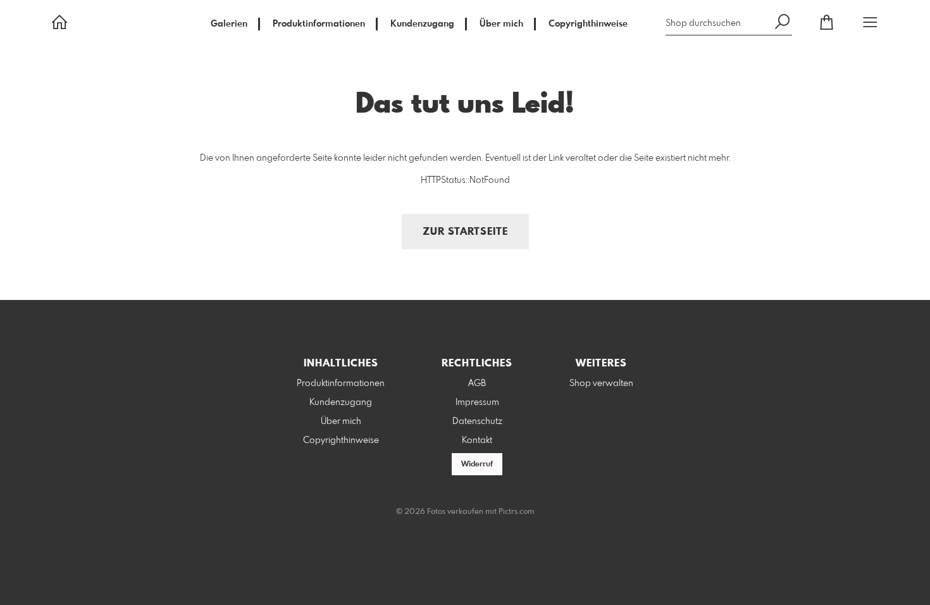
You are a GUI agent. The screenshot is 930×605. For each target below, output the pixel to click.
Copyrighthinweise (588, 24)
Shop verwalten (601, 383)
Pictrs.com (517, 512)
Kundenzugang (422, 24)
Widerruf (477, 464)
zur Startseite (465, 232)
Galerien (229, 24)
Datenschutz (477, 421)
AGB (477, 383)
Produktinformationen (319, 24)
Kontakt (477, 440)
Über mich (501, 24)
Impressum (477, 402)
